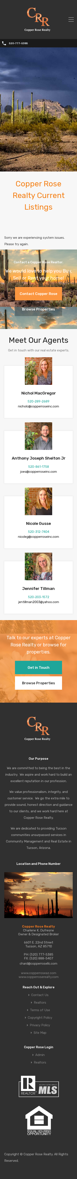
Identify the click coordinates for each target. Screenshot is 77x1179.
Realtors (40, 1002)
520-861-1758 (38, 467)
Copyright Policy (40, 1017)
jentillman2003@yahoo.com (38, 602)
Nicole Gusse (38, 523)
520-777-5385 (18, 43)
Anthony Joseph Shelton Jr (38, 458)
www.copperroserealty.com (39, 977)
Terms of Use (40, 1010)
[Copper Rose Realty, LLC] (38, 33)
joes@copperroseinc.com (38, 472)
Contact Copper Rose (38, 294)
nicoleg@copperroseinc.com (38, 537)
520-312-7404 (38, 532)
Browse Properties (38, 309)
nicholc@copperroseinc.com (38, 406)
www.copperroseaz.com (38, 973)
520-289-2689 (38, 401)
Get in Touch (38, 667)
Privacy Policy (40, 1025)
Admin (40, 1055)
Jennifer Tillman (38, 588)
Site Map (40, 1032)
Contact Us (40, 995)
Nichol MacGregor (38, 393)
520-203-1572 (38, 597)
